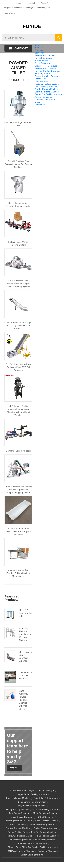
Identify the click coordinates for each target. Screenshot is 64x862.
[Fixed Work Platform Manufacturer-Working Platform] (10, 633)
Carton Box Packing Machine (48, 94)
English (18, 3)
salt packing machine (45, 839)
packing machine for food (19, 820)
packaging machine (47, 851)
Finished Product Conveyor (47, 71)
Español (31, 3)
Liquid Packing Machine (46, 86)
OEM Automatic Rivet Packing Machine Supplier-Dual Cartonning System (18, 283)
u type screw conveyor (18, 813)
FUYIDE (32, 26)
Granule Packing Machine (47, 92)
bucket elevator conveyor (46, 828)
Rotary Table (40, 79)
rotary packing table (18, 832)
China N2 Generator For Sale (25, 613)
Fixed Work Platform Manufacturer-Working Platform (25, 634)
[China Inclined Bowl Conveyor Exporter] (10, 656)
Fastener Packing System (47, 84)
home (37, 45)
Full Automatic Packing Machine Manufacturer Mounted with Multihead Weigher (18, 410)
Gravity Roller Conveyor (46, 66)
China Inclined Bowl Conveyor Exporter (25, 656)
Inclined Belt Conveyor (45, 55)
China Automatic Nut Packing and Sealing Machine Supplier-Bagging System (18, 489)
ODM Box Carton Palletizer (18, 451)
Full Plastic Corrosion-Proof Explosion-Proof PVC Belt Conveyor (18, 367)
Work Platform (41, 81)
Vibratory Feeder (42, 73)
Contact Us (40, 104)
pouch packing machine (20, 839)
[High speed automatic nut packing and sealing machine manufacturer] (18, 468)
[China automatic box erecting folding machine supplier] (18, 552)
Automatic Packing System (41, 824)
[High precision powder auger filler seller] (18, 104)
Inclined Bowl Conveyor (46, 68)
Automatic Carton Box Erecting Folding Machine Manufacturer (18, 573)
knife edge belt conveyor (46, 798)
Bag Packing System (47, 836)
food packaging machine (18, 798)
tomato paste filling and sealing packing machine (32, 847)
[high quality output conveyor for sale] (18, 304)
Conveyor (39, 53)
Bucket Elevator (42, 60)
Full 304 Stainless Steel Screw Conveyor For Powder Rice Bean (18, 164)
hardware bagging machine (20, 836)
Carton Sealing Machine (32, 855)
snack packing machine (46, 820)
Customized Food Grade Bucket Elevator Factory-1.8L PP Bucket (18, 531)
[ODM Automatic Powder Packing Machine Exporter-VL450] (10, 695)
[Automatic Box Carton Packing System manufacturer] (18, 223)
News (37, 102)
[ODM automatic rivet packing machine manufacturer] (18, 262)
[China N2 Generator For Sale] (10, 614)
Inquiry (14, 767)
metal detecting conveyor (45, 813)
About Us (39, 47)
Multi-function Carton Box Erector (25, 675)
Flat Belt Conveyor (43, 58)
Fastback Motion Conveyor (47, 76)
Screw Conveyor (42, 63)
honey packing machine (17, 809)
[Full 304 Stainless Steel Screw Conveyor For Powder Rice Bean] (18, 143)
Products (39, 50)
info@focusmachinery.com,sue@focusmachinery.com (27, 8)
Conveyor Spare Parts (45, 99)
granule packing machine (18, 828)
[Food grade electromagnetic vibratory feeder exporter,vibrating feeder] (18, 184)
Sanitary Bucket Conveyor (22, 790)
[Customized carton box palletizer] (18, 432)
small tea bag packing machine (32, 843)
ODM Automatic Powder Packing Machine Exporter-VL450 (23, 700)
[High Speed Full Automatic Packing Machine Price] (18, 387)
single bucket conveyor (22, 817)
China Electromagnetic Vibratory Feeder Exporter (18, 204)
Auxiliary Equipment (44, 97)
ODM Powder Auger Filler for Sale (18, 124)
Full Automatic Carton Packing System (18, 243)
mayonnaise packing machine (32, 805)
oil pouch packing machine (21, 851)
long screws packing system (32, 802)
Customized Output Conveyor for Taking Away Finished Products (18, 325)
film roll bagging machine (43, 832)
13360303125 (9, 14)
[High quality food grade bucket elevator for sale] (18, 510)
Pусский (44, 3)
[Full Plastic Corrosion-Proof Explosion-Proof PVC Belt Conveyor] (18, 346)
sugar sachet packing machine (32, 794)
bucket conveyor (46, 790)
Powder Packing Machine (46, 89)
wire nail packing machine (45, 809)
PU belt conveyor (45, 817)
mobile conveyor (18, 824)
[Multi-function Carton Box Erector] (10, 677)
